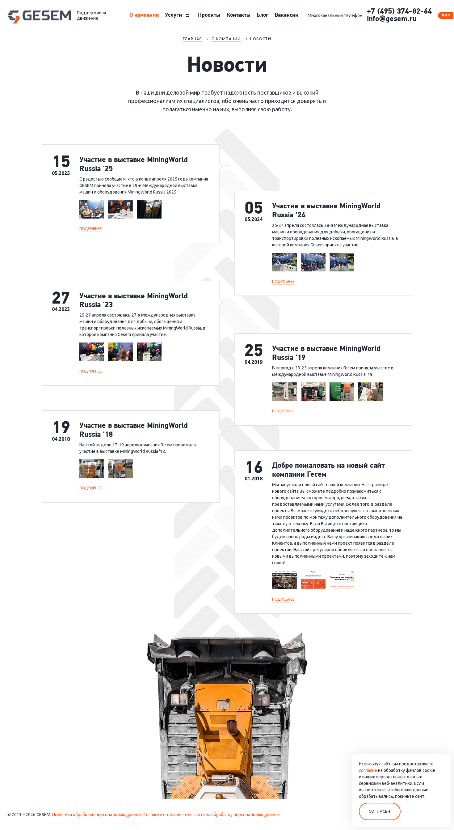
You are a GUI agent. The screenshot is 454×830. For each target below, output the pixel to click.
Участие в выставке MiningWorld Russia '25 (133, 164)
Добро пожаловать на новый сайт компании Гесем (328, 470)
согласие (368, 770)
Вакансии (286, 15)
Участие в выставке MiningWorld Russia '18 (133, 430)
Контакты (238, 15)
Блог (262, 15)
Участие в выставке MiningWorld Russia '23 (133, 301)
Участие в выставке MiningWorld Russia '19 (326, 353)
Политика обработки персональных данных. (97, 814)
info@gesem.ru (392, 19)
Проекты (209, 15)
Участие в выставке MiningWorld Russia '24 (326, 211)
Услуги (173, 15)
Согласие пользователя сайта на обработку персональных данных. (211, 814)
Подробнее (90, 229)
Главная (192, 39)
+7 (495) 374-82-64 (399, 11)
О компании (144, 15)
